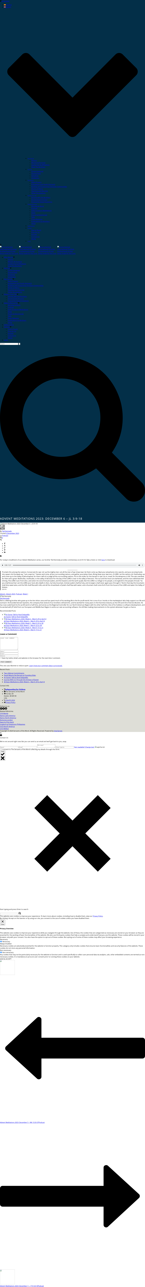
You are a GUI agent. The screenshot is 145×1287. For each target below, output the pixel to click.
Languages (5, 1)
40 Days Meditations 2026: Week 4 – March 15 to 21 (23, 630)
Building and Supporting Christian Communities (49, 187)
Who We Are (31, 158)
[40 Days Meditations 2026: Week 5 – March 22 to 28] (23, 623)
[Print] (1, 556)
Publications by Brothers (40, 221)
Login (29, 241)
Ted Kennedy (7, 531)
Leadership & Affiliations (40, 165)
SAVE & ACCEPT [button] (5, 959)
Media (33, 239)
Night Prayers (36, 182)
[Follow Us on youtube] (6, 709)
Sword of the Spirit (7, 722)
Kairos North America (8, 718)
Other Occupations (38, 193)
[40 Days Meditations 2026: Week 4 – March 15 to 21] (23, 628)
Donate (34, 234)
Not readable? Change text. (84, 747)
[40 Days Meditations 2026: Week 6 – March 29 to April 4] (25, 619)
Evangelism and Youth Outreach (43, 184)
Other (33, 224)
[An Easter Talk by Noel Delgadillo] (17, 615)
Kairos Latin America (7, 716)
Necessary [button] (4, 939)
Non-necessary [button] (5, 950)
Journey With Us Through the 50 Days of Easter (21, 680)
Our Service (31, 180)
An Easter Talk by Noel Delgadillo (16, 617)
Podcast (34, 208)
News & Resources (32, 204)
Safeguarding (31, 226)
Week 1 (25, 594)
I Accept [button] (11, 918)
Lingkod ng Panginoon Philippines (12, 724)
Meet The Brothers (38, 167)
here (103, 560)
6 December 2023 (12, 533)
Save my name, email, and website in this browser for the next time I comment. (31, 658)
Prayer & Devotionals (39, 215)
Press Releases (36, 219)
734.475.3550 (10, 700)
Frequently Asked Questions (41, 202)
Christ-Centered (37, 171)
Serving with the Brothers (40, 197)
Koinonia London (6, 720)
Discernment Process (39, 200)
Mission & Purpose (38, 163)
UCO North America (7, 726)
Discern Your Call (32, 195)
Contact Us (35, 237)
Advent (2, 594)
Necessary (6, 941)
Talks (33, 217)
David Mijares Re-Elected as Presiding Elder (20, 675)
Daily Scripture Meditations (41, 210)
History (34, 160)
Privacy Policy (10, 702)
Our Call (30, 169)
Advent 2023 (10, 594)
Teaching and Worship (39, 191)
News (33, 213)
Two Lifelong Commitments (14, 673)
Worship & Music (37, 206)
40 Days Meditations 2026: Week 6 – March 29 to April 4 (24, 621)
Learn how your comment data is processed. (45, 666)
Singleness (35, 178)
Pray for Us (35, 232)
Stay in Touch (36, 230)
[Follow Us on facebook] (1, 709)
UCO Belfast (4, 729)
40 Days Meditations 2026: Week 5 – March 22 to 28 (23, 625)
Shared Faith (36, 173)
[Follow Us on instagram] (3, 709)
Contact (30, 228)
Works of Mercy (37, 189)
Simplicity (34, 176)
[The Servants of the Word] (38, 253)
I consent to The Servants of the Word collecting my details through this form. (31, 749)
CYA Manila (4, 713)
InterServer (58, 731)
